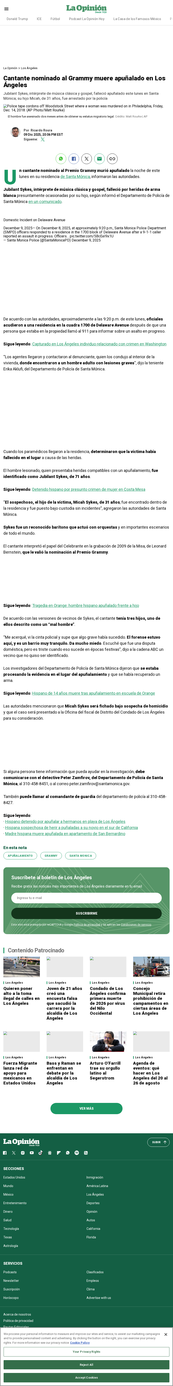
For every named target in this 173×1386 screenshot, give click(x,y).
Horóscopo (11, 1298)
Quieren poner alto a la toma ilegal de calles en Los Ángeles (21, 996)
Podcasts (10, 1272)
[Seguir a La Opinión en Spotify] (76, 1152)
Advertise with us (98, 1298)
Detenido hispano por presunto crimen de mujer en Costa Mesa (88, 489)
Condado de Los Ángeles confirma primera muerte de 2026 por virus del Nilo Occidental (108, 1001)
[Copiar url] (112, 158)
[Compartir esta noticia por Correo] (99, 158)
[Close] (166, 1334)
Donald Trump (17, 19)
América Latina (97, 1186)
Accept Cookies (86, 1377)
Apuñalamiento (20, 855)
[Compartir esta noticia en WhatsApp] (61, 158)
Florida (91, 1237)
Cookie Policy (80, 1342)
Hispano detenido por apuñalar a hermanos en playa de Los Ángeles (65, 821)
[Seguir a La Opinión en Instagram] (22, 1152)
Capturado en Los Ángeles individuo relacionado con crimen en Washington (99, 344)
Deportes (93, 1203)
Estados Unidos (14, 1177)
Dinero (8, 1211)
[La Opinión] (86, 9)
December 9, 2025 (86, 240)
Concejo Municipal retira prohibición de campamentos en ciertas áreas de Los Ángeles (150, 1001)
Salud (7, 1220)
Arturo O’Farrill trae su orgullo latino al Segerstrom (105, 1071)
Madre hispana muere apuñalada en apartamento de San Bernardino (65, 833)
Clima (90, 1289)
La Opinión (10, 68)
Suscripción (11, 1289)
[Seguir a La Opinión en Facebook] (4, 1152)
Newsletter (11, 1280)
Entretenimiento (15, 1203)
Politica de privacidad (18, 1321)
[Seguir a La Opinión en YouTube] (31, 1152)
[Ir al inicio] (21, 1142)
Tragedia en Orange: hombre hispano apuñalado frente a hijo (85, 605)
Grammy (51, 855)
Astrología (10, 1246)
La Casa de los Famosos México (137, 19)
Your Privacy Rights (86, 1351)
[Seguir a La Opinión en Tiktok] (40, 1152)
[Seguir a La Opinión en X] (13, 1152)
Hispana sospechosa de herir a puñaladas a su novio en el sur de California (71, 827)
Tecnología (11, 1228)
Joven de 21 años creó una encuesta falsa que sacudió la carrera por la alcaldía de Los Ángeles (64, 1003)
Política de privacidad (87, 924)
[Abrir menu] (6, 9)
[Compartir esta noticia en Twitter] (86, 158)
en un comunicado (44, 201)
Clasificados (95, 1272)
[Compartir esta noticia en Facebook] (73, 158)
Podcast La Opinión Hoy (87, 19)
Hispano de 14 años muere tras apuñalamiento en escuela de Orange (93, 693)
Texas (7, 1237)
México (8, 1194)
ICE (39, 19)
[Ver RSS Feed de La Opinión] (85, 1152)
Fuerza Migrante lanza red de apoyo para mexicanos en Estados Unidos (20, 1073)
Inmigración (94, 1177)
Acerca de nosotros (17, 1314)
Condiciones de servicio (136, 924)
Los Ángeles (29, 68)
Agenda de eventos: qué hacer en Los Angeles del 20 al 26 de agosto (150, 1073)
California (93, 1228)
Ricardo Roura (41, 130)
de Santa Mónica (75, 176)
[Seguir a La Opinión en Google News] (49, 1152)
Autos (90, 1220)
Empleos (92, 1280)
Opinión (91, 1211)
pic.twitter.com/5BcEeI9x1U (92, 236)
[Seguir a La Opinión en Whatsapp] (67, 1152)
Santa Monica (80, 855)
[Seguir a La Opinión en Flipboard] (58, 1152)
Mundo (8, 1186)
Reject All (86, 1364)
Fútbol (55, 19)
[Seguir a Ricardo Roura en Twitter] (43, 139)
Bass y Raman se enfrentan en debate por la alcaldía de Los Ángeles (64, 1073)
